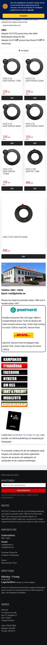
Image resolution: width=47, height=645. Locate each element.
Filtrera (25, 50)
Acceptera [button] (23, 16)
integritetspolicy (7, 497)
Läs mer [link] (31, 10)
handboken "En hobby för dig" (26, 434)
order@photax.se (7, 547)
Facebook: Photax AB (9, 552)
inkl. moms (14, 475)
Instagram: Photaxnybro (10, 555)
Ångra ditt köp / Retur (9, 563)
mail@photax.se (7, 544)
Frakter (4, 560)
